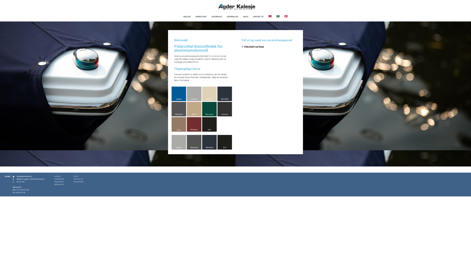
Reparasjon (232, 17)
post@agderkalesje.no (24, 176)
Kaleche (187, 17)
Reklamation (79, 182)
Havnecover (201, 17)
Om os (245, 17)
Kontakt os (258, 17)
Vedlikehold (216, 17)
